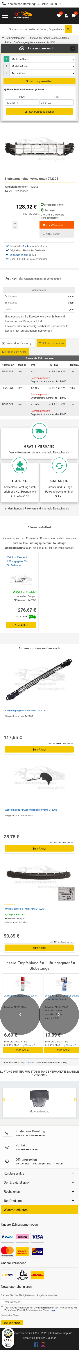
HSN (22, 96)
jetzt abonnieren (11, 1322)
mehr (53, 1310)
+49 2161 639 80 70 (49, 4)
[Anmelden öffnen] (65, 15)
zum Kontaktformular (27, 1149)
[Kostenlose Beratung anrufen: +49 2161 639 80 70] (3, 4)
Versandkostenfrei (19, 254)
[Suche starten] (68, 29)
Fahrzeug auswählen (40, 81)
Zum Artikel (21, 625)
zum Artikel (22, 1050)
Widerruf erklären (16, 1209)
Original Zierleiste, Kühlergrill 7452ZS (24, 908)
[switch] (8, 1345)
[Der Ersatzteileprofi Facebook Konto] (36, 1345)
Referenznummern (52, 343)
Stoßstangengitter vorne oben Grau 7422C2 (28, 710)
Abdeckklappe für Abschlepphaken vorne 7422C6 (31, 809)
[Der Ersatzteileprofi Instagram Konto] (42, 1345)
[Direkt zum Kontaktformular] (7, 1147)
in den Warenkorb (54, 225)
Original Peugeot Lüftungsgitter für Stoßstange (17, 561)
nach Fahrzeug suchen (41, 111)
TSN (56, 96)
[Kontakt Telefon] (7, 1133)
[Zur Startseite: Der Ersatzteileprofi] (23, 15)
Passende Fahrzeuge (38, 358)
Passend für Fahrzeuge (19, 343)
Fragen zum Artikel (15, 351)
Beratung (27, 245)
